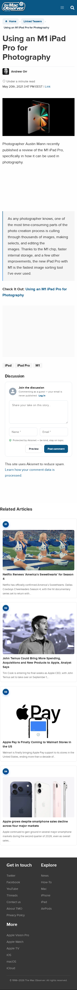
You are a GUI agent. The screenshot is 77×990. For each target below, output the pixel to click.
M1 (38, 365)
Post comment (56, 449)
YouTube (12, 888)
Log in (42, 395)
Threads (12, 895)
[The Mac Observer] (13, 7)
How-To (46, 882)
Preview (34, 449)
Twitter (11, 875)
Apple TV (13, 948)
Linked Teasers (33, 21)
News (45, 875)
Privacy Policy (16, 915)
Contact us (14, 902)
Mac (44, 888)
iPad (8, 365)
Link (48, 86)
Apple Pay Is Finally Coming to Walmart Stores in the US (37, 744)
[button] (62, 7)
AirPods (46, 908)
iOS (9, 955)
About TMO (14, 908)
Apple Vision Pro (18, 935)
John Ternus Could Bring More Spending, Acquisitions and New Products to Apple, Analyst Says (37, 662)
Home (12, 21)
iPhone (45, 895)
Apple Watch (15, 941)
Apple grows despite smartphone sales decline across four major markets (35, 823)
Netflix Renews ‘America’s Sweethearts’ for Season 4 (38, 576)
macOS (11, 961)
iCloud (11, 968)
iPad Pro (23, 365)
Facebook (13, 882)
